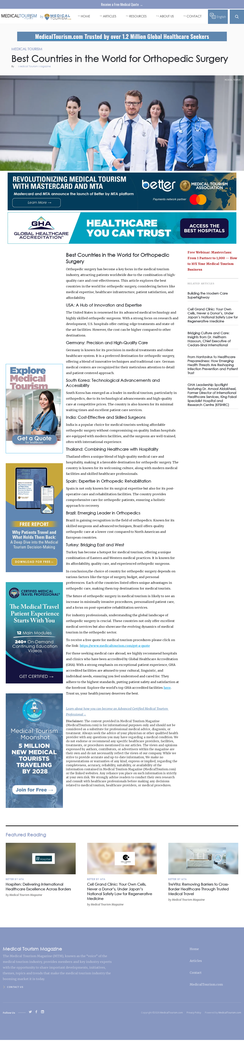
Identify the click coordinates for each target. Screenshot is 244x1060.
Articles (196, 961)
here (167, 688)
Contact (195, 972)
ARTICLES (109, 16)
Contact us (15, 987)
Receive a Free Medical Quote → (122, 4)
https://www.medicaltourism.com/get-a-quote (115, 646)
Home (194, 949)
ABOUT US (167, 16)
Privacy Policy (194, 1012)
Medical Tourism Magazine (34, 66)
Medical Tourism (233, 80)
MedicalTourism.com (206, 984)
